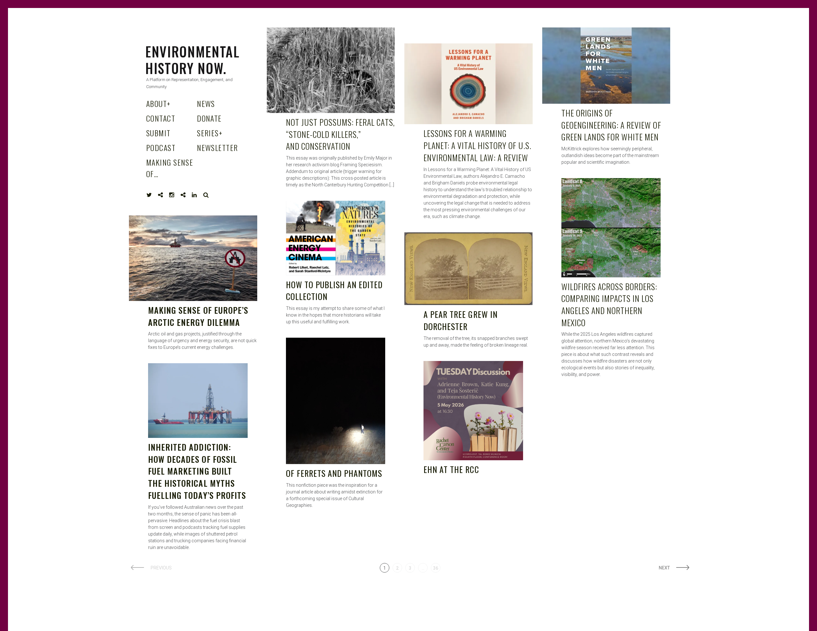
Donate (209, 118)
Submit (158, 133)
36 (435, 568)
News (206, 103)
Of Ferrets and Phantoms (334, 473)
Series (209, 133)
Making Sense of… (169, 167)
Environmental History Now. (192, 59)
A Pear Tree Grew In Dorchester (460, 320)
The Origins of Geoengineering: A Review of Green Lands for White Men (611, 125)
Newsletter (217, 147)
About (158, 103)
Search (206, 195)
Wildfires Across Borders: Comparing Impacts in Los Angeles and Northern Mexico (609, 304)
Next (664, 567)
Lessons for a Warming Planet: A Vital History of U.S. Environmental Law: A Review (477, 145)
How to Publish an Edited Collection (334, 290)
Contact (160, 118)
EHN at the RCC (451, 469)
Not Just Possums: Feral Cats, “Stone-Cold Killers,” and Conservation (340, 134)
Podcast (161, 147)
